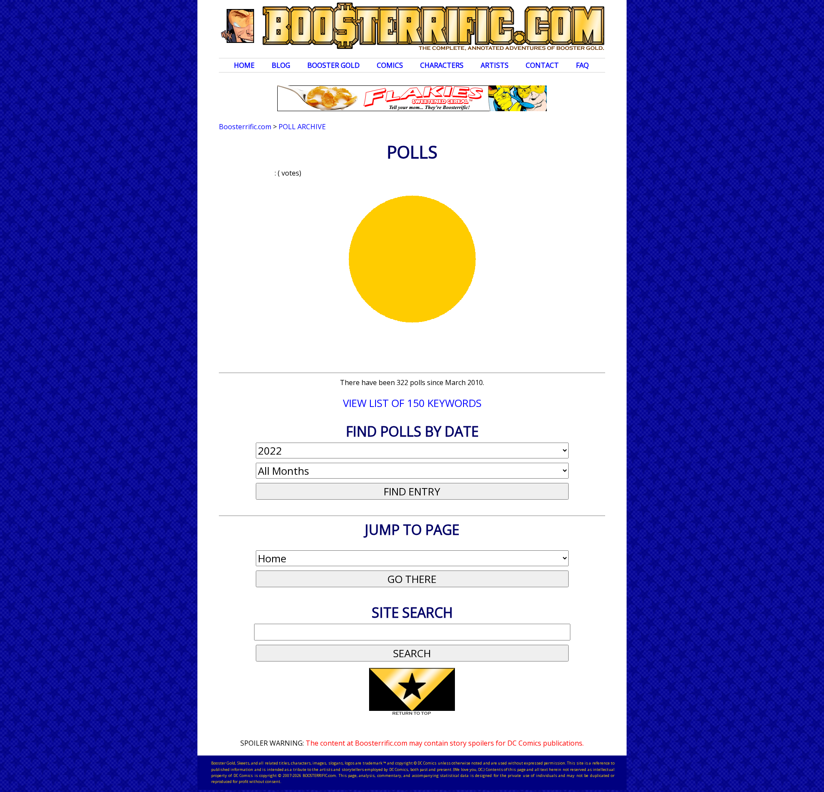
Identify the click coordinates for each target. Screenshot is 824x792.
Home (244, 65)
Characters (442, 65)
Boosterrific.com (245, 126)
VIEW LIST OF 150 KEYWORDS (412, 403)
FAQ (582, 65)
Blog (281, 65)
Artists (495, 65)
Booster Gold (333, 65)
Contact (542, 65)
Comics (390, 65)
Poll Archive (302, 126)
